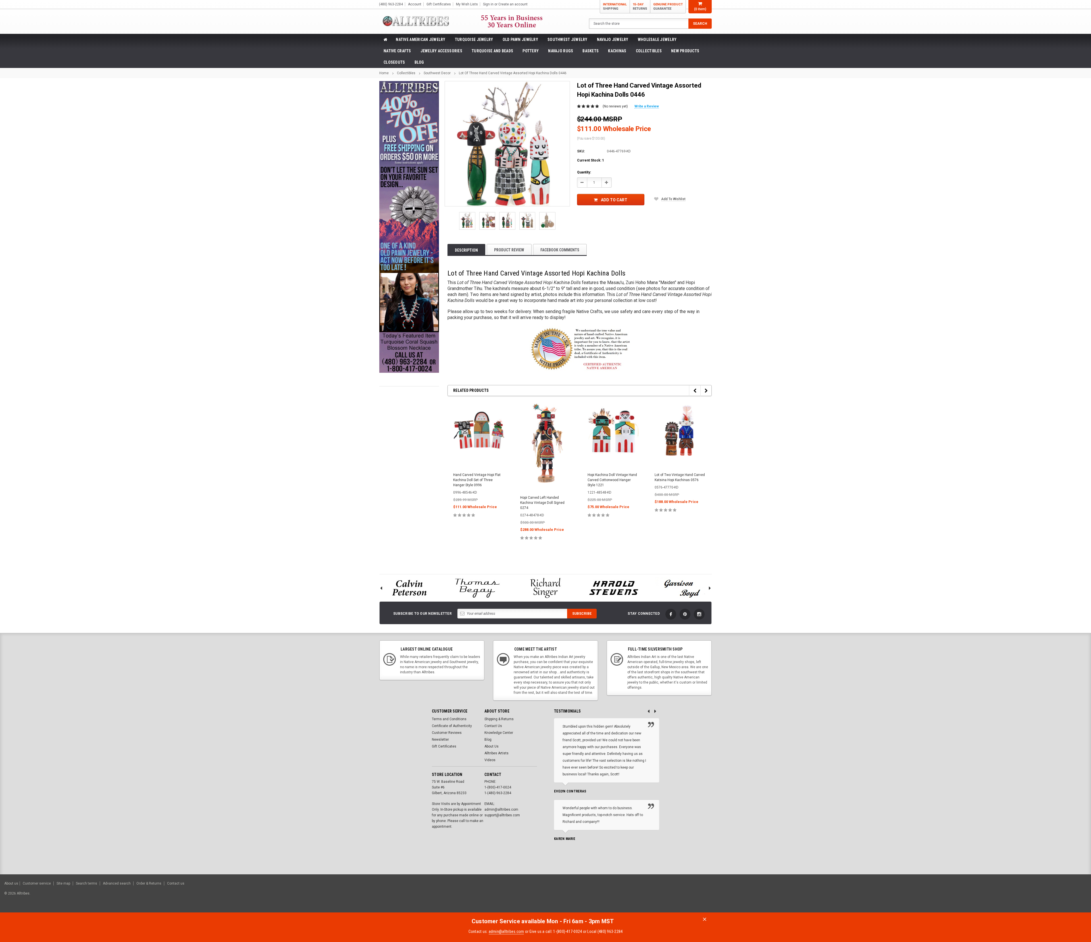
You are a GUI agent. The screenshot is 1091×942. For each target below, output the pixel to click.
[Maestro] (1064, 896)
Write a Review (646, 106)
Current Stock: (590, 160)
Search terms (86, 883)
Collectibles (649, 51)
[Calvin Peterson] (409, 587)
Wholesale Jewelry (657, 39)
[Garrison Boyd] (682, 587)
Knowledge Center (498, 733)
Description (466, 250)
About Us (491, 746)
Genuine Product (668, 7)
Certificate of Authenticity (452, 726)
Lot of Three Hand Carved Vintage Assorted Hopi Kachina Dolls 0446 (513, 73)
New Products (685, 51)
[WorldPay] (1010, 896)
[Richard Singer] (545, 587)
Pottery (530, 51)
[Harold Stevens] (614, 587)
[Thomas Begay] (477, 587)
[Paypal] (989, 896)
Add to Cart (614, 200)
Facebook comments (559, 250)
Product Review (509, 250)
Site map (63, 883)
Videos (489, 760)
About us (11, 883)
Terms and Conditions (449, 719)
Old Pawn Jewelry (520, 39)
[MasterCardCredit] (1022, 896)
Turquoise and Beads (492, 51)
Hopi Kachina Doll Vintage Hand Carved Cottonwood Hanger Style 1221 (612, 480)
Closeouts (394, 62)
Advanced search (117, 883)
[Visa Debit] (1021, 896)
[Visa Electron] (1050, 896)
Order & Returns (148, 883)
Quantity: (584, 172)
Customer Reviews (447, 733)
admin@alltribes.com (506, 931)
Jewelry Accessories (441, 51)
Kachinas (617, 51)
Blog (419, 62)
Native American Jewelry (420, 39)
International (615, 7)
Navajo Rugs (560, 51)
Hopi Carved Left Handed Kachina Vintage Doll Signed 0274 (542, 503)
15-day (640, 7)
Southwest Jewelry (567, 39)
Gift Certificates (444, 746)
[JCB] (1078, 896)
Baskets (590, 51)
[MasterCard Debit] (1033, 896)
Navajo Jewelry (612, 39)
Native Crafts (397, 51)
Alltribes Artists (496, 753)
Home (384, 73)
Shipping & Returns (499, 719)
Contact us (175, 883)
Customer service (37, 883)
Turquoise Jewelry (474, 39)
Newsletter (440, 740)
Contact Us (493, 726)
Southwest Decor (437, 73)
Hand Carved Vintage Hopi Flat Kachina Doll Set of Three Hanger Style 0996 (477, 480)
